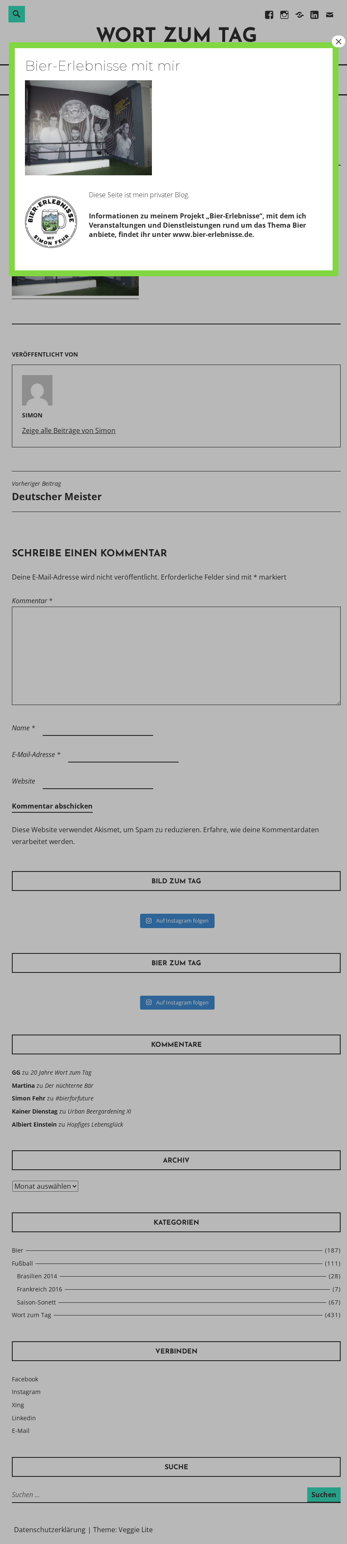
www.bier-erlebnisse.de (212, 234)
